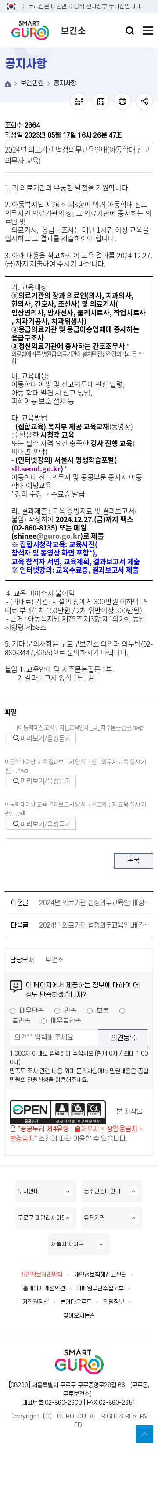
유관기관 (94, 1218)
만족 (70, 1011)
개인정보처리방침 (41, 1274)
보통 (103, 1011)
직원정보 (113, 1302)
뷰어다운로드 (76, 1302)
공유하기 (144, 101)
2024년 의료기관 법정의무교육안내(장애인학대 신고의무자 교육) (95, 903)
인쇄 (122, 101)
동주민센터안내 (102, 1191)
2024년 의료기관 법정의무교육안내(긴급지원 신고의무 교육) (95, 925)
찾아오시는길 (79, 1315)
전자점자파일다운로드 (100, 101)
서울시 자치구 (67, 1244)
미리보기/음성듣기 (45, 738)
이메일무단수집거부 (100, 1288)
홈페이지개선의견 (44, 1288)
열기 (130, 30)
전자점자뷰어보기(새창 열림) (78, 101)
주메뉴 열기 (148, 30)
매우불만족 (65, 1021)
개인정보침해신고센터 (100, 1274)
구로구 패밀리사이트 (42, 1218)
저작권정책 (35, 1302)
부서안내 (28, 1191)
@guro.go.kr (58, 536)
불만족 (21, 1021)
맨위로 (144, 1434)
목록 (134, 861)
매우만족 (31, 1011)
